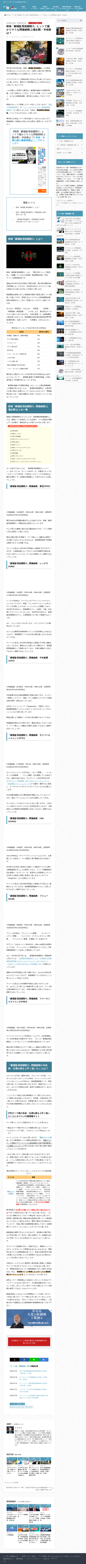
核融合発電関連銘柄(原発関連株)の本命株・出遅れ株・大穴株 (74, 30)
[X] (14, 1264)
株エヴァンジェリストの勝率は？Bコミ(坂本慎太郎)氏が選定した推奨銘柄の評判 (69, 232)
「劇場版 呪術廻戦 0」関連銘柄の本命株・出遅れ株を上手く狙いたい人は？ (31, 220)
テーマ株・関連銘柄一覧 (77, 8)
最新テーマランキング (64, 149)
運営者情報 (19, 1463)
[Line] (34, 1264)
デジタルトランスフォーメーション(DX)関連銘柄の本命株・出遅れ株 (73, 378)
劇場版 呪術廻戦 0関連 (18, 1311)
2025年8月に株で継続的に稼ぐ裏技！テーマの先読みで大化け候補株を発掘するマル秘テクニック (69, 222)
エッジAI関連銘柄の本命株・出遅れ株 (73, 339)
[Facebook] (24, 1264)
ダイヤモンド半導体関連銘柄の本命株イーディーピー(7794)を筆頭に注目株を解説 (74, 72)
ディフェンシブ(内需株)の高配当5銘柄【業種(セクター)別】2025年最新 (34, 1301)
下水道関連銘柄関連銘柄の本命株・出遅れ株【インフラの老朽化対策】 (73, 355)
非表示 (31, 203)
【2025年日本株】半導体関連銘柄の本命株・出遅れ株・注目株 (73, 300)
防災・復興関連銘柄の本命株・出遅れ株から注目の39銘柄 (74, 123)
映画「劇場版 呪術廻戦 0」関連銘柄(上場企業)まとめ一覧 (31, 213)
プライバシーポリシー (33, 1463)
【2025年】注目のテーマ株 (66, 8)
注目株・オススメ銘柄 (56, 8)
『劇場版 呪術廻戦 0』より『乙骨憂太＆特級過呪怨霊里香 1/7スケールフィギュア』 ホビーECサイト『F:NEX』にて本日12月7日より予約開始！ (29, 879)
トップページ (23, 7)
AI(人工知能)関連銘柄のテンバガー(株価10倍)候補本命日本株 (73, 323)
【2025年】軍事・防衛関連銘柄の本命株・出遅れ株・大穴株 (74, 61)
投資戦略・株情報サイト (45, 8)
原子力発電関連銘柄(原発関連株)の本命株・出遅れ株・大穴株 (34, 1276)
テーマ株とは (34, 7)
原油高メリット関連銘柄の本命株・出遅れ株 (73, 308)
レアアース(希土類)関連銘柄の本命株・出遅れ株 (74, 50)
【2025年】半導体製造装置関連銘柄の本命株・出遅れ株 (73, 292)
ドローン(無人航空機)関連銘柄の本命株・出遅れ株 (73, 347)
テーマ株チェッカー (68, 1460)
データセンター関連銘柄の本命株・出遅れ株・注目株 (34, 1282)
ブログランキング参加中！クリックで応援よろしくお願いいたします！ (69, 203)
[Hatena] (43, 1264)
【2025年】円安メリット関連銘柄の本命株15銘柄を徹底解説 (72, 284)
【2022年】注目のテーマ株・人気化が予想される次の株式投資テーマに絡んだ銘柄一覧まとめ (28, 1393)
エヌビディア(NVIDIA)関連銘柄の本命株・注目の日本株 (34, 1295)
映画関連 (29, 1311)
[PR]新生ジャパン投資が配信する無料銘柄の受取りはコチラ (29, 1246)
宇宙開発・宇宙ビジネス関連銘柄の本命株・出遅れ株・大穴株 (74, 103)
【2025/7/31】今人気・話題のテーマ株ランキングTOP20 (74, 93)
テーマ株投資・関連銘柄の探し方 (68, 145)
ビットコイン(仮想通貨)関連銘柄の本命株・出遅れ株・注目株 (34, 1289)
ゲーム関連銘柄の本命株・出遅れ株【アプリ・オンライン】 (73, 363)
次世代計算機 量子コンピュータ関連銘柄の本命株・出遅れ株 (73, 332)
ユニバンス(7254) (12, 1386)
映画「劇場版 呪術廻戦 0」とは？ (28, 207)
